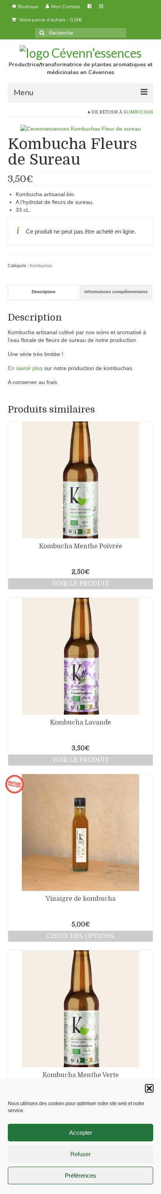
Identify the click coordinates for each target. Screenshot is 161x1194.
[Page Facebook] (89, 6)
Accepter (80, 1132)
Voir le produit (80, 583)
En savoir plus (25, 368)
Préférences (80, 1175)
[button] (149, 1088)
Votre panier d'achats (50, 20)
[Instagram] (101, 6)
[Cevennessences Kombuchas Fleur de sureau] (80, 128)
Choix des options (80, 936)
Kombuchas (138, 112)
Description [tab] (43, 291)
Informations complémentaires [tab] (116, 291)
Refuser (80, 1154)
